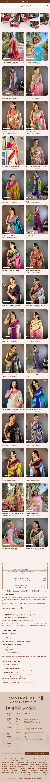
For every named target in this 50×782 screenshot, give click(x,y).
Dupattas (6, 635)
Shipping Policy (9, 723)
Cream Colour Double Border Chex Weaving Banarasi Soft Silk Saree (20, 571)
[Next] (33, 555)
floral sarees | (43, 774)
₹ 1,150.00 (43, 569)
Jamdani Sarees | (23, 770)
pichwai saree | (27, 760)
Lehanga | (38, 764)
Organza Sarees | (38, 762)
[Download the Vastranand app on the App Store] (13, 708)
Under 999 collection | (14, 764)
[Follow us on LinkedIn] (46, 753)
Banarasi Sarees (39, 603)
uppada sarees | (36, 760)
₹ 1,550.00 (43, 578)
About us (18, 721)
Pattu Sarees (7, 603)
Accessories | (36, 772)
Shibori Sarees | (23, 772)
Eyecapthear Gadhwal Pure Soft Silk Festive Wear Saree (21, 580)
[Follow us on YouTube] (43, 753)
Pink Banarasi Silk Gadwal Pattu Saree (20, 576)
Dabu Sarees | (12, 768)
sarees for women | (23, 774)
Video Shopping (18, 719)
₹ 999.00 (43, 571)
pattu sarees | (45, 760)
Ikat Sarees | (14, 770)
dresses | (29, 772)
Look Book (9, 743)
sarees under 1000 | (13, 774)
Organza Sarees (26, 603)
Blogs (17, 726)
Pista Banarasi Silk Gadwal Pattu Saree (20, 569)
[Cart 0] (47, 5)
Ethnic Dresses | (12, 766)
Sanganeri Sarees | (21, 768)
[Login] (44, 5)
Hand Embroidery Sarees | (42, 768)
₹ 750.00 (43, 587)
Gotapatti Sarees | (31, 768)
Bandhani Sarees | (5, 772)
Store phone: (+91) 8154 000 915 (30, 731)
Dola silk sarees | (17, 760)
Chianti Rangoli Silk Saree (21, 587)
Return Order (17, 735)
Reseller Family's (8, 740)
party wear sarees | (44, 772)
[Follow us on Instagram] (38, 753)
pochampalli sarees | (44, 758)
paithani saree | (21, 762)
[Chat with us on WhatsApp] (41, 5)
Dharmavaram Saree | (6, 760)
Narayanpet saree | (33, 758)
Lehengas (7, 637)
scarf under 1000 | (25, 764)
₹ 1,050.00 (43, 574)
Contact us (18, 724)
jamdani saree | (14, 762)
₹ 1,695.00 (43, 580)
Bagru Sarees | (45, 766)
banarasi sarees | (5, 758)
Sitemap (18, 738)
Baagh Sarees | (37, 766)
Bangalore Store (9, 746)
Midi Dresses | (5, 766)
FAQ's (17, 741)
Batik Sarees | (4, 768)
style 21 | (30, 774)
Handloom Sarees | (44, 770)
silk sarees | (36, 774)
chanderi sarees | (15, 758)
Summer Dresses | (21, 766)
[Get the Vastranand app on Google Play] (29, 708)
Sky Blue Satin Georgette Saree (21, 583)
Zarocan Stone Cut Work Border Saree (20, 574)
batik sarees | (24, 758)
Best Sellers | (4, 764)
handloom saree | (30, 762)
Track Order (18, 732)
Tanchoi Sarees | (33, 770)
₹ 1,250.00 (43, 576)
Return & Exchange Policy (9, 719)
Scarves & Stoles (8, 639)
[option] (5, 21)
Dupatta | (32, 764)
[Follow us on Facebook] (35, 753)
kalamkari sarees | (5, 762)
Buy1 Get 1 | (45, 762)
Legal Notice (8, 734)
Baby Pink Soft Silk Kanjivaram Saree (21, 578)
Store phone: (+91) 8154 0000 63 (30, 725)
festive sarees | (5, 774)
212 (30, 555)
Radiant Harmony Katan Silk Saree (20, 585)
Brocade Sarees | (5, 770)
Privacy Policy (8, 730)
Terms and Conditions (9, 727)
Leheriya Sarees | (14, 772)
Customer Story (18, 730)
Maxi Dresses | (45, 764)
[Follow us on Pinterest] (40, 753)
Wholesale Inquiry (9, 737)
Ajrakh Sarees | (29, 766)
